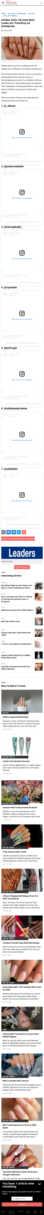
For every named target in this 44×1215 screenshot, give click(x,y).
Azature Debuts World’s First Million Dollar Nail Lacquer (16, 656)
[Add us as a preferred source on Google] (24, 532)
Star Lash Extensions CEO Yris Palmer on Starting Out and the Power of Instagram (16, 599)
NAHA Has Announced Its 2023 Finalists (17, 610)
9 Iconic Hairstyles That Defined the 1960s (16, 634)
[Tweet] (19, 532)
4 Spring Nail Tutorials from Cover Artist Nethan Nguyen (21, 1035)
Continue (22, 1204)
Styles (3, 630)
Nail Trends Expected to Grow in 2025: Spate (20, 1126)
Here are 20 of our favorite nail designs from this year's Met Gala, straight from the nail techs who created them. (22, 949)
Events (3, 607)
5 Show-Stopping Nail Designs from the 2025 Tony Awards (20, 897)
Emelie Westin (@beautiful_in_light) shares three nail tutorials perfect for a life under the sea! (22, 767)
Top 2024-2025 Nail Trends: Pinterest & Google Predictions (20, 1173)
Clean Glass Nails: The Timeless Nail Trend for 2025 (22, 988)
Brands (3, 594)
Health (3, 641)
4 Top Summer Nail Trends (14, 852)
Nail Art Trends (10, 16)
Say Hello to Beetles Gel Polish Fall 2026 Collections (15, 668)
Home (3, 14)
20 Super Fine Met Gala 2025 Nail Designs (21, 943)
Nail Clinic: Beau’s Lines (10, 621)
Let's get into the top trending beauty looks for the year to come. (21, 1179)
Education (4, 582)
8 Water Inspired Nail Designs (16, 717)
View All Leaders (22, 567)
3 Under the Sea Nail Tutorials (16, 761)
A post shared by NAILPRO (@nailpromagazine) (22, 161)
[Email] (3, 532)
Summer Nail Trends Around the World (20, 807)
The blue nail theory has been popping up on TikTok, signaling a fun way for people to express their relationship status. (22, 1087)
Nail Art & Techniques (17, 14)
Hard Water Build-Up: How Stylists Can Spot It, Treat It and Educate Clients (16, 586)
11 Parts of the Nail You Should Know (16, 644)
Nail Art (32, 14)
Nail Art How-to (9, 757)
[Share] (8, 532)
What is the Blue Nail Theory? (16, 1081)
